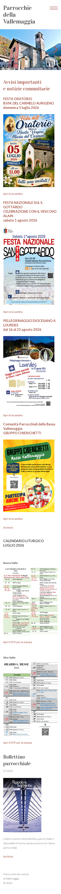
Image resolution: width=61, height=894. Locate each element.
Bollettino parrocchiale (17, 763)
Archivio (8, 527)
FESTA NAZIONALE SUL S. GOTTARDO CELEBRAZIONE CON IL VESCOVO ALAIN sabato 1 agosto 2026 (29, 211)
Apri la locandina (13, 193)
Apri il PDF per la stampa (17, 642)
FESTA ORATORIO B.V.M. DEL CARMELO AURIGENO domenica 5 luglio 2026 (28, 103)
